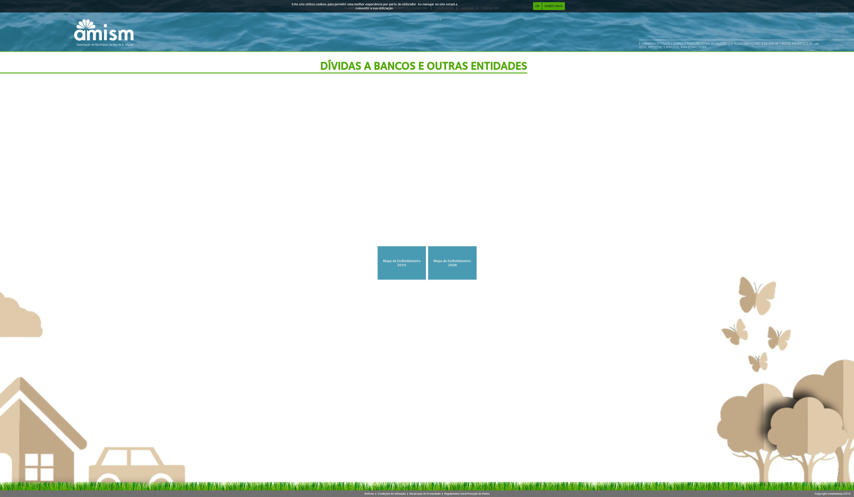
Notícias (369, 493)
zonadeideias (835, 493)
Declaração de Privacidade (425, 493)
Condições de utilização (392, 493)
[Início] (104, 32)
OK (537, 6)
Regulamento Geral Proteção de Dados (466, 493)
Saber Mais (553, 6)
